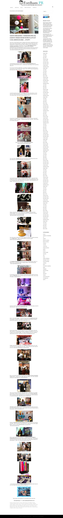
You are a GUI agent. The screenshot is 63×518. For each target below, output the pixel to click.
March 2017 (45, 193)
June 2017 (45, 189)
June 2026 (45, 56)
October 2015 (45, 218)
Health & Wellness (46, 258)
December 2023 (45, 92)
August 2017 (45, 186)
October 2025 (45, 65)
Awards (44, 238)
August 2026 (45, 53)
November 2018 (45, 163)
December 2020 (45, 134)
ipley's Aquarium (26, 505)
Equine (44, 249)
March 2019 (45, 159)
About (11, 7)
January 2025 (45, 78)
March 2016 (45, 210)
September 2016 (46, 201)
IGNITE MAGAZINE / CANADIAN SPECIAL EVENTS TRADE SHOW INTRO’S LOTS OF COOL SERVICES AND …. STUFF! (23, 38)
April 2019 (44, 157)
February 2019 (45, 160)
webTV (44, 279)
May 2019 (44, 156)
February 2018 (45, 177)
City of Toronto (21, 503)
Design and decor (16, 502)
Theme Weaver (41, 516)
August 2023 (45, 97)
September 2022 (46, 110)
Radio (44, 267)
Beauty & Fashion (46, 240)
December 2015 (45, 215)
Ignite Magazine (20, 505)
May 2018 (44, 172)
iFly (34, 504)
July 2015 (44, 222)
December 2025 (45, 62)
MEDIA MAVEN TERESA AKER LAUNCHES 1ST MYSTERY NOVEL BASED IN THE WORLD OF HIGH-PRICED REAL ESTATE (47, 24)
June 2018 (45, 171)
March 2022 (45, 115)
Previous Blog (28, 7)
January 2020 (45, 145)
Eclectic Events (18, 504)
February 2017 (45, 195)
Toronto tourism (35, 506)
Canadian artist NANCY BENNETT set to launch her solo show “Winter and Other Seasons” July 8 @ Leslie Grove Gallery (48, 45)
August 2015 (45, 221)
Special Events (25, 502)
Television (44, 273)
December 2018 (45, 162)
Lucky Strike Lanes (33, 505)
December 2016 (45, 196)
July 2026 (44, 54)
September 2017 (46, 184)
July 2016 (44, 204)
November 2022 (45, 107)
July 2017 (44, 187)
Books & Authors (46, 241)
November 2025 (45, 63)
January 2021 (45, 133)
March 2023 (45, 103)
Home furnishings (46, 261)
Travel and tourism (46, 276)
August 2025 (45, 68)
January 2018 (45, 178)
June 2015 (45, 224)
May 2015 (44, 225)
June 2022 (45, 112)
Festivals (44, 253)
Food (44, 256)
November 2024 (45, 80)
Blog (22, 7)
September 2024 (46, 83)
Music (44, 264)
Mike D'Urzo (30, 506)
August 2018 (45, 168)
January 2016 (45, 213)
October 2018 (45, 165)
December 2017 (45, 180)
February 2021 (45, 131)
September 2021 (46, 122)
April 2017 (44, 192)
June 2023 (45, 100)
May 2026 (44, 57)
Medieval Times (12, 506)
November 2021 (45, 121)
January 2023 (45, 104)
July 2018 (44, 169)
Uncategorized (45, 278)
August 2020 (45, 139)
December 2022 (45, 106)
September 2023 (46, 95)
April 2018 (44, 174)
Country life (45, 246)
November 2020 (45, 136)
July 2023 (44, 98)
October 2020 (45, 137)
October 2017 (45, 183)
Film (44, 255)
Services (17, 7)
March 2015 (45, 228)
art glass (33, 502)
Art (43, 237)
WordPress (29, 516)
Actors (44, 234)
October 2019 (45, 148)
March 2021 (45, 130)
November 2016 (45, 198)
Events (21, 502)
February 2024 (45, 89)
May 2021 (44, 127)
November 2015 (45, 216)
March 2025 (45, 75)
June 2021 (45, 125)
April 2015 (44, 227)
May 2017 (44, 190)
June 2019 (45, 154)
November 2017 (45, 181)
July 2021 (44, 124)
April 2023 (44, 101)
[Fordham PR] (31, 3)
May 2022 (44, 113)
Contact (35, 7)
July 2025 (44, 69)
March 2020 (45, 142)
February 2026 (45, 59)
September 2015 (46, 219)
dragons (14, 504)
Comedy (44, 244)
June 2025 (45, 71)
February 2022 (45, 116)
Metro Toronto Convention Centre (21, 506)
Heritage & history (46, 259)
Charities (44, 243)
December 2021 (45, 119)
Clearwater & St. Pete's (28, 503)
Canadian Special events (14, 503)
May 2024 (44, 86)
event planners (24, 504)
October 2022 (45, 109)
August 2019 (45, 151)
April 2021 (44, 128)
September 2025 (46, 66)
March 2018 (45, 175)
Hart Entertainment (30, 504)
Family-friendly (45, 252)
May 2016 (44, 207)
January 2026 (45, 60)
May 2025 (44, 72)
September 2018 (46, 166)
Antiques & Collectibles (47, 235)
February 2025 (45, 77)
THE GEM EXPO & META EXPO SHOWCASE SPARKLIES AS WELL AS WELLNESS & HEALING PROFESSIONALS (47, 30)
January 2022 (45, 118)
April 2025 (44, 74)
